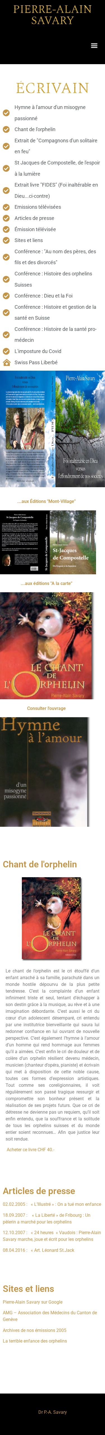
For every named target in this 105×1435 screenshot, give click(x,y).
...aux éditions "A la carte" (46, 583)
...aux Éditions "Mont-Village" (46, 501)
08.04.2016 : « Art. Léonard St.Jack (38, 1250)
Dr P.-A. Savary (52, 1412)
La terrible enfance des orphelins (35, 1341)
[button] (94, 45)
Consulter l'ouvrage (46, 708)
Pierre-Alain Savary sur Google (32, 1302)
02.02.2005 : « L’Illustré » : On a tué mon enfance (52, 1204)
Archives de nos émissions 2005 (34, 1330)
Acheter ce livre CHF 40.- (30, 1149)
